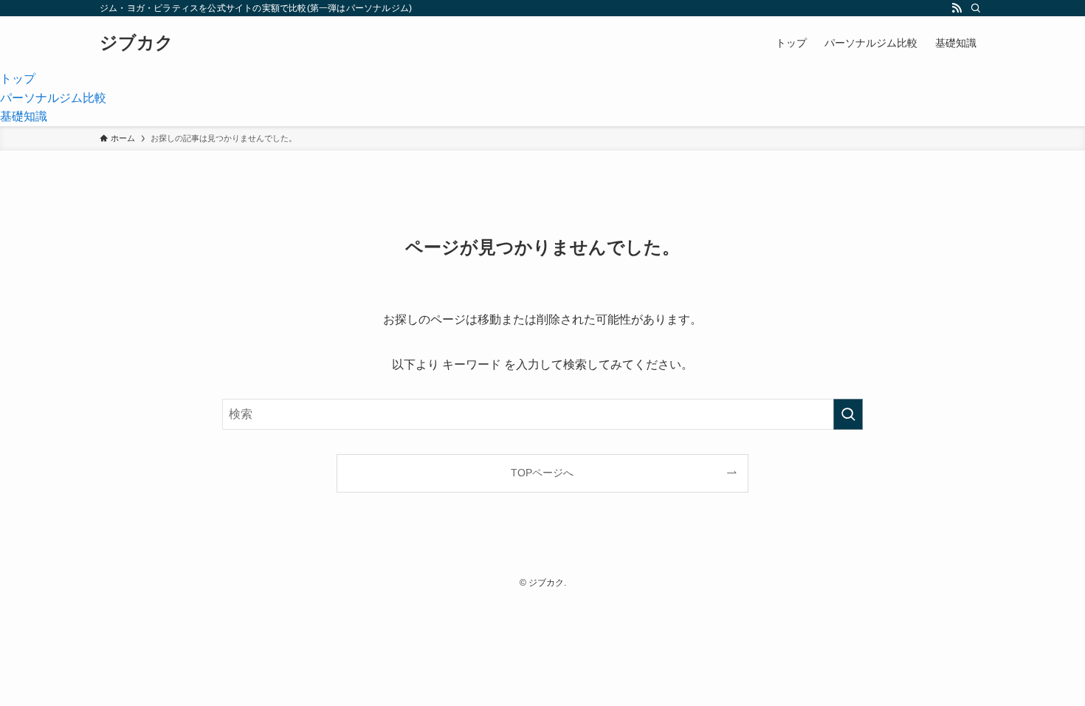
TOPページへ (542, 473)
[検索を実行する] (848, 414)
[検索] (975, 8)
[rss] (956, 8)
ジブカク (136, 43)
